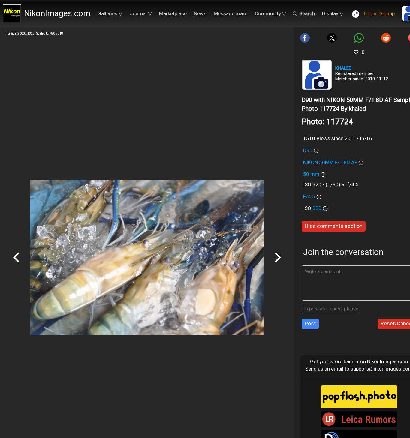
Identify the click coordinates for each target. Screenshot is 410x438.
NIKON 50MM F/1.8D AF (330, 162)
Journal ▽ (141, 13)
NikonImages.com (57, 13)
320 (317, 208)
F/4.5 (309, 197)
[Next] (278, 265)
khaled (343, 68)
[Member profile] (317, 75)
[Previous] (17, 265)
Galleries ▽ (110, 13)
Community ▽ (270, 13)
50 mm (311, 174)
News (200, 13)
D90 (307, 150)
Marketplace (173, 13)
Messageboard (231, 13)
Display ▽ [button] (332, 13)
